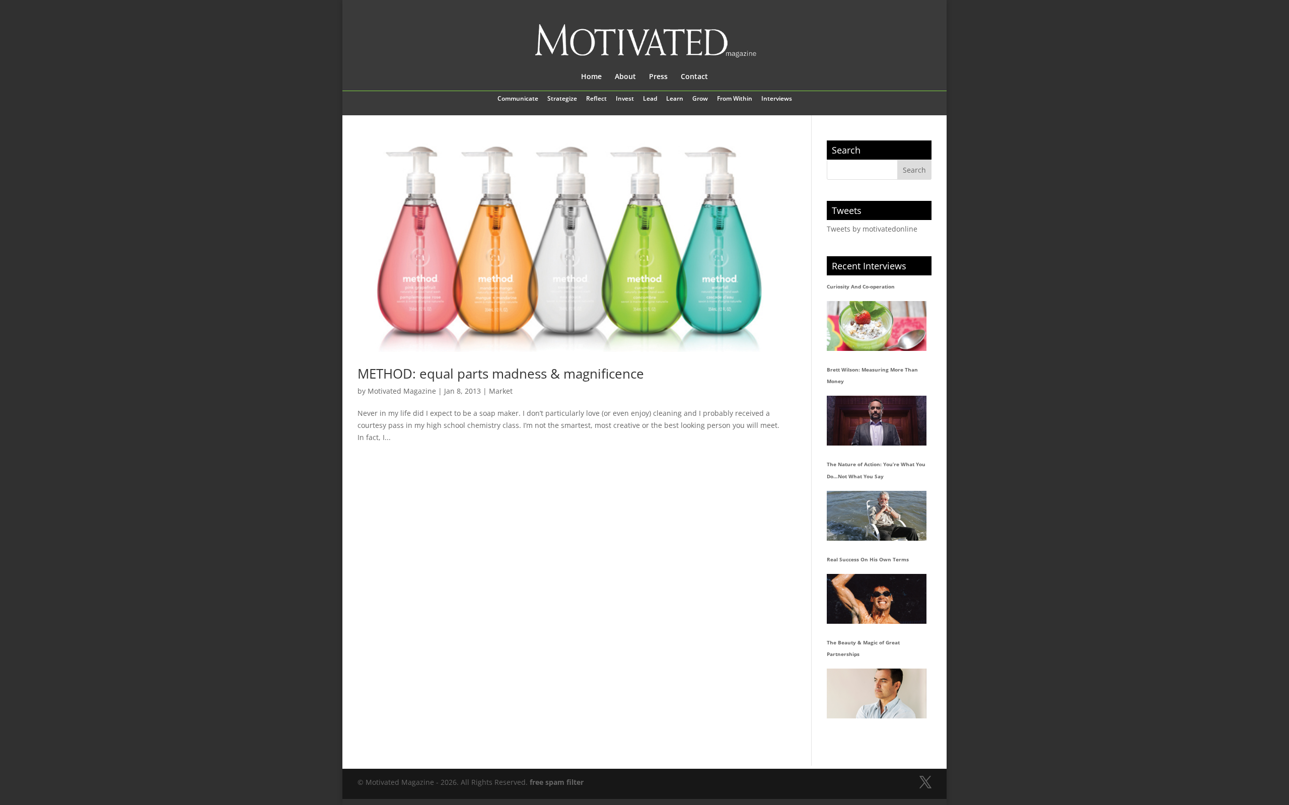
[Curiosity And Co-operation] (876, 326)
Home (591, 77)
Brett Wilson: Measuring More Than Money (872, 375)
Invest (625, 99)
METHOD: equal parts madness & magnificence (500, 373)
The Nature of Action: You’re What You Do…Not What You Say (876, 470)
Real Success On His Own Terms (868, 559)
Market (501, 391)
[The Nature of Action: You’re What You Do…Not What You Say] (876, 516)
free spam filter (557, 782)
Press (658, 77)
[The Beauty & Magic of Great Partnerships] (876, 693)
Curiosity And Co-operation (861, 286)
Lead (650, 99)
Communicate (517, 99)
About (625, 77)
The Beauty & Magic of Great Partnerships (863, 648)
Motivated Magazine (402, 391)
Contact (694, 77)
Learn (674, 99)
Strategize (562, 99)
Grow (700, 99)
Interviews (776, 99)
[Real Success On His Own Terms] (876, 599)
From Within (734, 99)
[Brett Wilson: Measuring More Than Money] (876, 421)
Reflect (596, 99)
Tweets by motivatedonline (872, 229)
